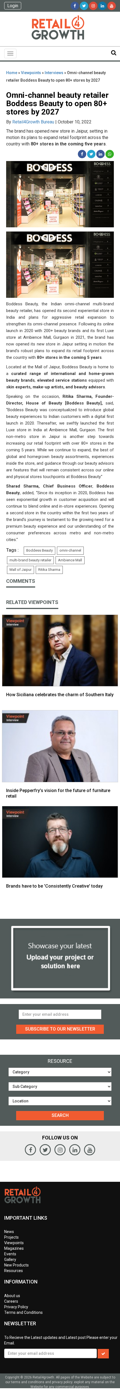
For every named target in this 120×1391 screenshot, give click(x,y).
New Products (16, 1265)
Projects (11, 1237)
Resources (13, 1270)
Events (10, 1254)
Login (12, 5)
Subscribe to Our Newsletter (60, 1029)
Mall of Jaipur (20, 569)
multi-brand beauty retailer (30, 560)
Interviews (54, 72)
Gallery (10, 1259)
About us (12, 1295)
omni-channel (70, 550)
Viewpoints (31, 72)
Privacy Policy (16, 1307)
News (9, 1231)
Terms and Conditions (23, 1312)
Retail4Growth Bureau (33, 122)
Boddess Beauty (39, 550)
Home (11, 72)
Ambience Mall (70, 560)
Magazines (14, 1248)
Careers (11, 1301)
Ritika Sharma (49, 569)
